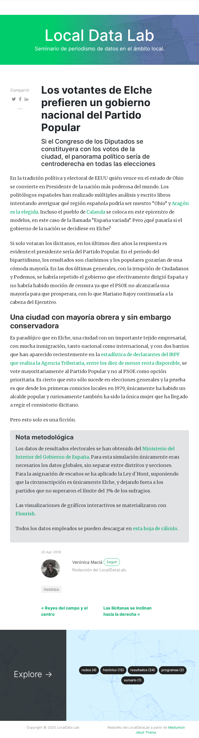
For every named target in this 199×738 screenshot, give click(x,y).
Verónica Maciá (87, 562)
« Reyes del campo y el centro (64, 611)
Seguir (111, 562)
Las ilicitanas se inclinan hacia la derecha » (127, 611)
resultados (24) (142, 670)
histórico (51, 589)
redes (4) (89, 670)
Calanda (96, 212)
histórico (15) (113, 670)
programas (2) (172, 670)
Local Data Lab (99, 35)
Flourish (25, 514)
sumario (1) (132, 680)
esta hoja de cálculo (155, 528)
